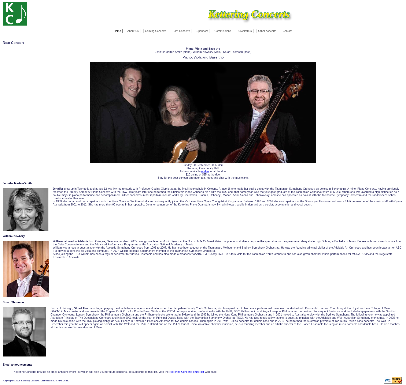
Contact (287, 31)
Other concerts (267, 31)
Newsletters (244, 31)
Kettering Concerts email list (186, 371)
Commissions (222, 31)
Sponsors (202, 31)
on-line (205, 171)
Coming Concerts (155, 31)
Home (117, 31)
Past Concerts (181, 31)
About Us (133, 31)
